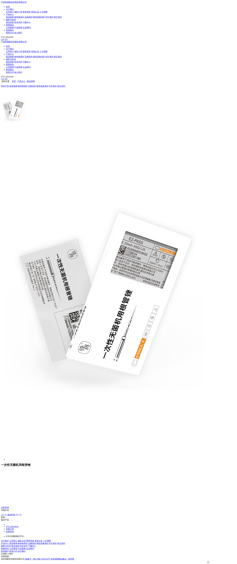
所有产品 (5, 86)
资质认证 (35, 12)
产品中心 (10, 14)
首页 (8, 7)
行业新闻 (18, 27)
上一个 (4, 515)
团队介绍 (18, 12)
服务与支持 (11, 20)
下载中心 (27, 22)
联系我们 (10, 30)
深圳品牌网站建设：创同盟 (62, 559)
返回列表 (11, 515)
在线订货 (10, 529)
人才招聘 (43, 12)
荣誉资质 (27, 12)
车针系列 (49, 17)
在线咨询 (10, 531)
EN (6, 39)
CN (2, 39)
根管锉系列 (19, 17)
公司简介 (10, 12)
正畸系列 (29, 17)
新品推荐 (10, 17)
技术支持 (18, 22)
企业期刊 (27, 27)
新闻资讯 (10, 25)
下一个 (19, 515)
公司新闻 (10, 27)
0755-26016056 (12, 527)
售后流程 (10, 22)
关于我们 (10, 9)
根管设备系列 (39, 17)
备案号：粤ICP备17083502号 (37, 559)
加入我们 (18, 33)
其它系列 (58, 17)
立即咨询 (5, 507)
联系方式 (10, 33)
